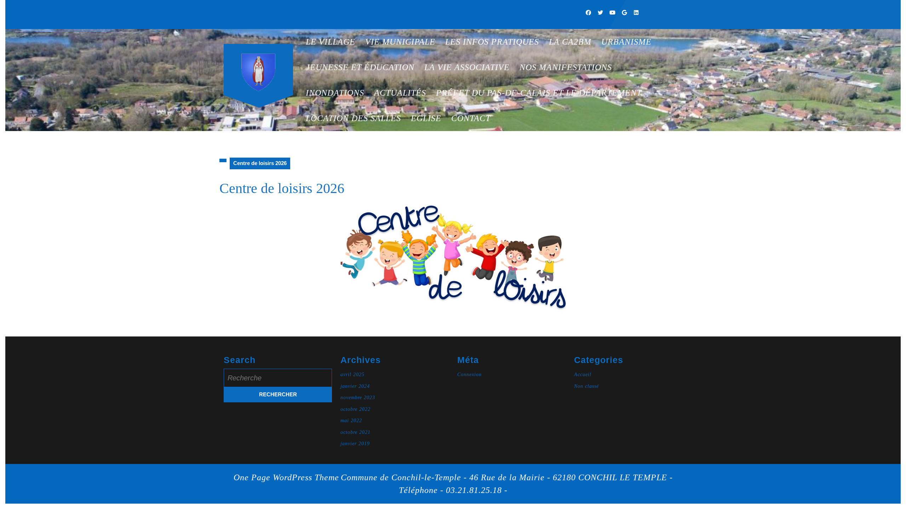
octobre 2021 (355, 432)
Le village (330, 41)
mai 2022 (351, 420)
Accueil (582, 374)
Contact (471, 118)
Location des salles (353, 118)
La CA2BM (570, 41)
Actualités (400, 92)
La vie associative (467, 67)
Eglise (426, 118)
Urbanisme (626, 41)
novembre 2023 (357, 397)
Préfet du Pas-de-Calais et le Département (539, 92)
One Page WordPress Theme (286, 477)
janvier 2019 (355, 443)
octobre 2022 (355, 409)
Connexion (469, 374)
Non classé (586, 386)
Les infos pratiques (492, 41)
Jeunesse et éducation (360, 67)
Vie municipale (400, 41)
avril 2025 (352, 374)
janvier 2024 (355, 386)
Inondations (335, 92)
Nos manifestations (566, 67)
